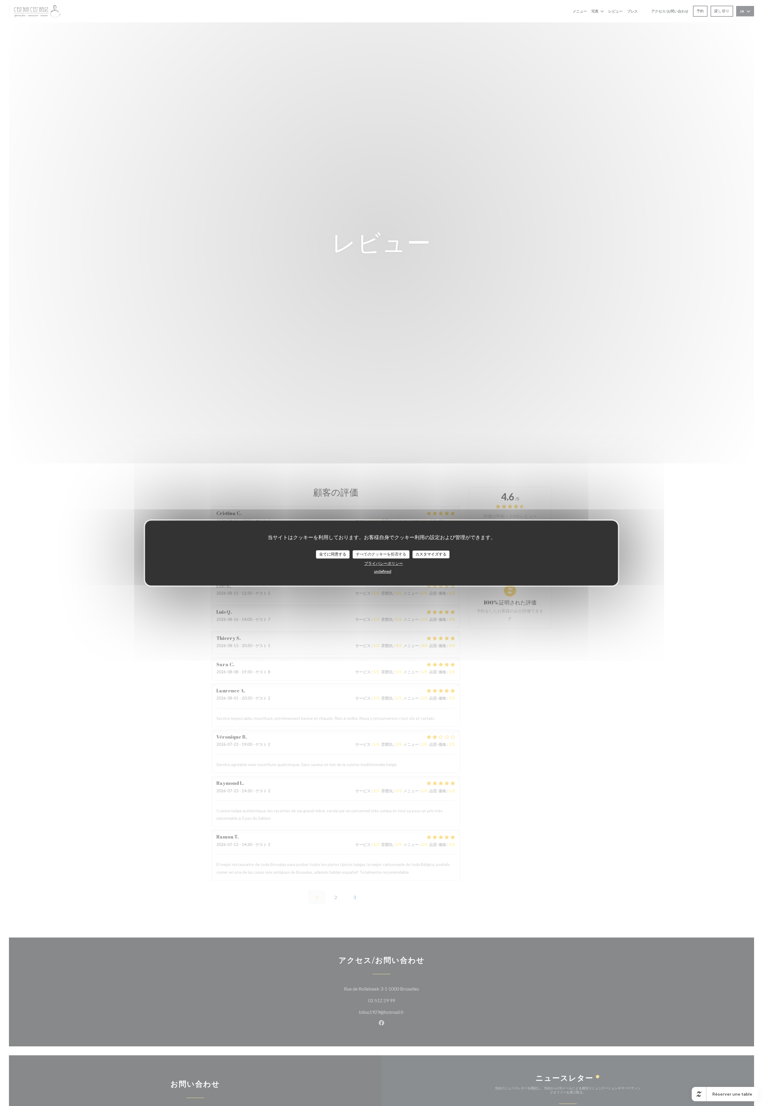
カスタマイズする (430, 554)
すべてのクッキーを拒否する (381, 554)
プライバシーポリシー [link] (383, 563)
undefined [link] (382, 571)
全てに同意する (332, 554)
